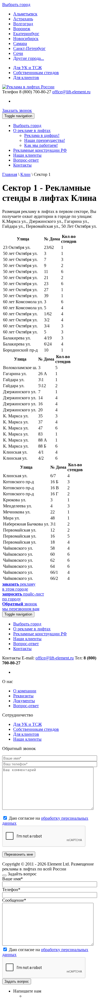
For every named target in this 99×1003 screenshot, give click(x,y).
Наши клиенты (27, 155)
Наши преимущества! (44, 140)
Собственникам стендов (36, 72)
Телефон (10, 91)
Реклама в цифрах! (41, 135)
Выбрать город (27, 125)
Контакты (22, 165)
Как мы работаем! (41, 145)
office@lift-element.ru (71, 91)
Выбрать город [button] (16, 4)
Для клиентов (26, 77)
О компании (24, 691)
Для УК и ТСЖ (27, 67)
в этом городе (18, 586)
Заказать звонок (17, 110)
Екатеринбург (26, 33)
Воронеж (21, 28)
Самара (20, 43)
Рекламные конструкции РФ (40, 150)
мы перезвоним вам (20, 606)
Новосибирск (25, 38)
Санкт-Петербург (29, 48)
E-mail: (48, 658)
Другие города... (28, 58)
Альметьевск (25, 14)
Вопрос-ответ (26, 160)
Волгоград (23, 23)
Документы (24, 700)
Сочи (18, 53)
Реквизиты (23, 695)
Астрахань (23, 18)
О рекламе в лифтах (32, 130)
